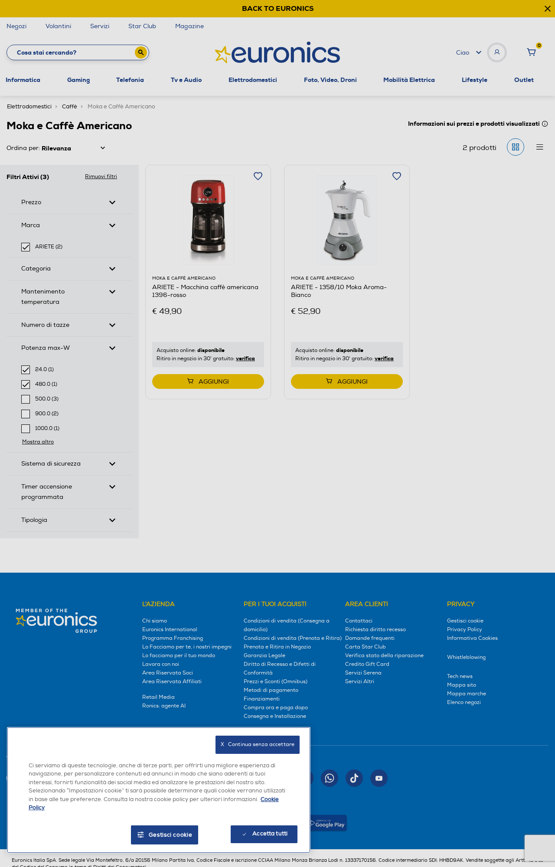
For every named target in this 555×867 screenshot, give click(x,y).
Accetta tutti (269, 833)
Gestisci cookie (171, 834)
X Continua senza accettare (257, 744)
